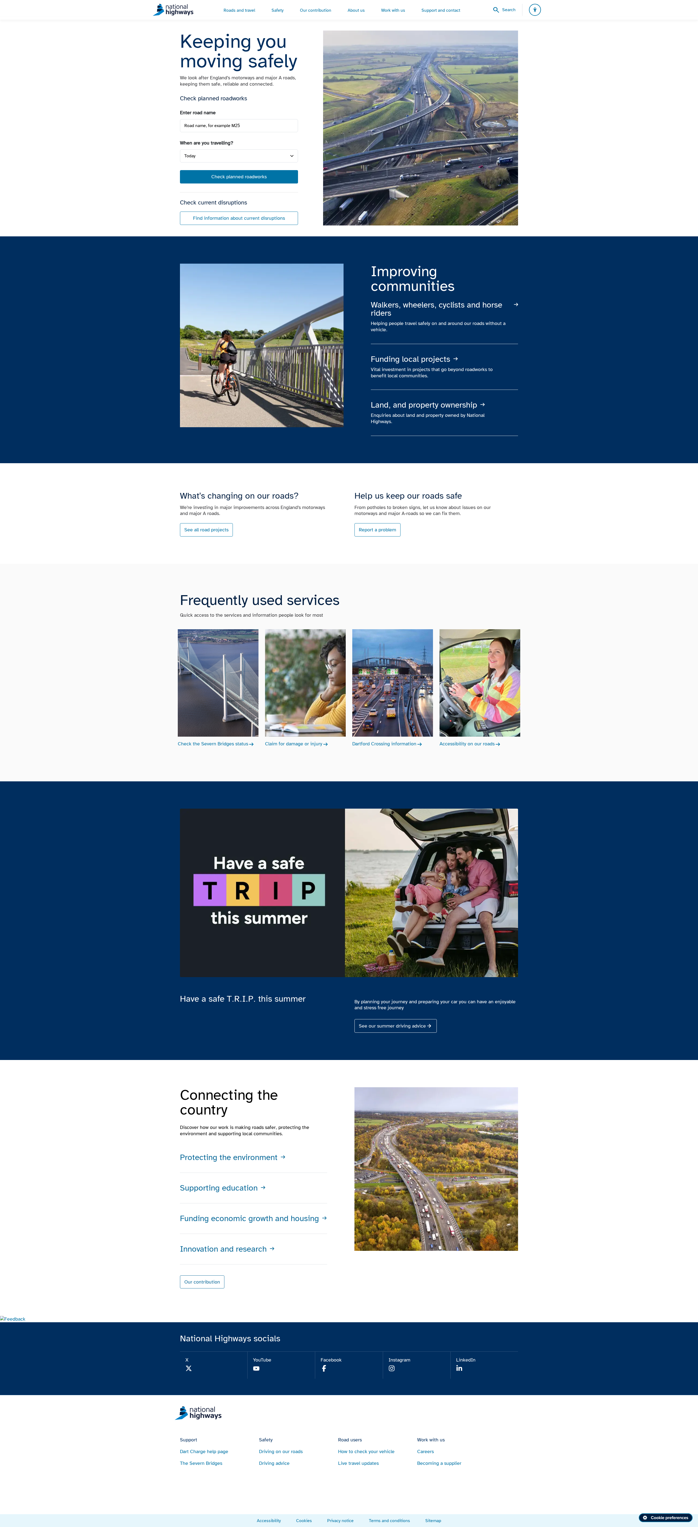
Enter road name (198, 112)
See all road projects (206, 529)
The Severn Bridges (201, 1463)
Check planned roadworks (239, 176)
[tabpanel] (239, 167)
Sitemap (433, 1520)
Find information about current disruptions (239, 218)
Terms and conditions (389, 1520)
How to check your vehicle (366, 1451)
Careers (425, 1451)
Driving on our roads (281, 1451)
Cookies (304, 1520)
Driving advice (274, 1463)
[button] (12, 1319)
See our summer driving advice (392, 1026)
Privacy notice (340, 1520)
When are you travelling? (206, 143)
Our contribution (202, 1282)
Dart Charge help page (204, 1451)
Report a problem (377, 529)
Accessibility (269, 1520)
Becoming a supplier (439, 1463)
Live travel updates (358, 1463)
